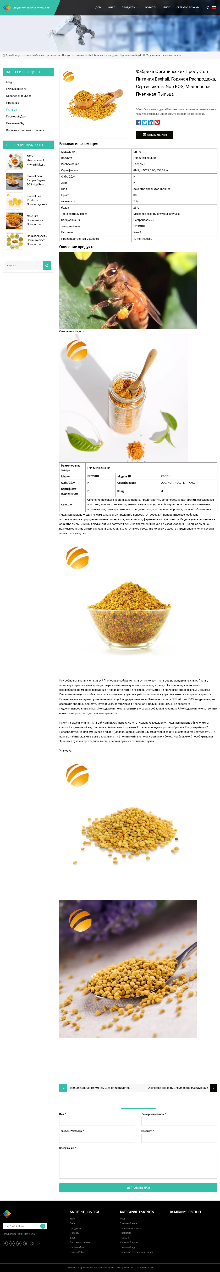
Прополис (12, 102)
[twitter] (18, 1243)
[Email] (42, 1226)
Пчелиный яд (15, 123)
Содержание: (67, 1148)
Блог (166, 7)
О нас (111, 7)
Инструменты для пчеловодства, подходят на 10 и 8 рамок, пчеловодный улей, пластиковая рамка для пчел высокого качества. (111, 1088)
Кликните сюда (26, 1234)
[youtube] (25, 1243)
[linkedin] (12, 1243)
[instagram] (32, 1243)
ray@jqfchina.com (145, 1268)
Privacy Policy (77, 1252)
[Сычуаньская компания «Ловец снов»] (20, 1213)
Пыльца (29, 55)
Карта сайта (77, 1247)
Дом (98, 7)
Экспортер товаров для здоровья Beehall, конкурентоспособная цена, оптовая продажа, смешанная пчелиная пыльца (166, 1088)
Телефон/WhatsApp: (71, 1131)
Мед (9, 82)
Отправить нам (157, 134)
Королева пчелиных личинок (25, 130)
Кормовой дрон (16, 116)
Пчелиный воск (16, 89)
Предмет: (147, 1131)
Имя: (62, 1114)
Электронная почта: (153, 1114)
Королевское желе (18, 96)
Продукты (128, 7)
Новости (151, 7)
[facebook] (5, 1243)
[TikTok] (39, 1243)
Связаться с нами (188, 7)
